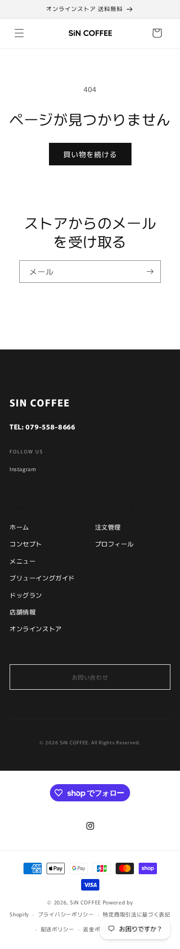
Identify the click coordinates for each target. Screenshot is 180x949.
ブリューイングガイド (42, 577)
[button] (19, 33)
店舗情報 (23, 611)
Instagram (23, 469)
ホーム (19, 527)
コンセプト (26, 543)
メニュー (23, 561)
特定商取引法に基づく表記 (136, 914)
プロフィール (114, 543)
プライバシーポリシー (66, 914)
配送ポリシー (57, 929)
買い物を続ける (90, 154)
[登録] (149, 271)
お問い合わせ (90, 677)
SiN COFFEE (85, 902)
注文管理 (108, 527)
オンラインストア (36, 628)
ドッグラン (26, 595)
